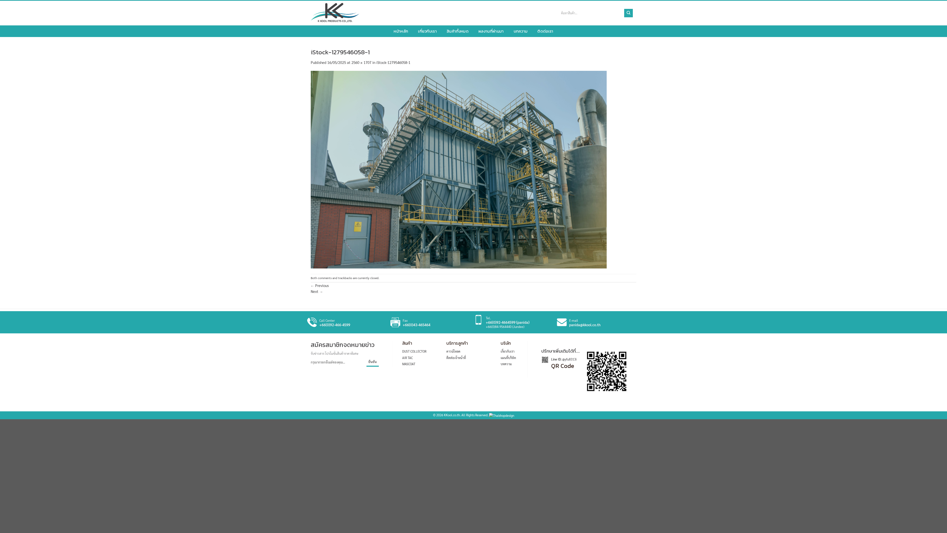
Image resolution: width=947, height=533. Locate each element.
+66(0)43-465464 (416, 325)
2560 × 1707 (361, 62)
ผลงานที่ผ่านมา (491, 31)
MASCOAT (408, 364)
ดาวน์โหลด (453, 351)
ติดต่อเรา (545, 31)
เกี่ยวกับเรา (427, 31)
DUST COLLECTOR (414, 351)
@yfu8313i (569, 359)
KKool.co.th (452, 415)
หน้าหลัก (401, 31)
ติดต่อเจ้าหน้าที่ (456, 358)
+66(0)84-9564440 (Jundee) (505, 326)
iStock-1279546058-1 (393, 62)
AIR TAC (407, 358)
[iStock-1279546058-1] (459, 169)
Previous (320, 285)
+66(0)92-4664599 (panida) (507, 322)
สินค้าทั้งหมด (458, 31)
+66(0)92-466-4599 (334, 325)
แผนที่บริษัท (508, 358)
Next (317, 291)
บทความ (521, 31)
